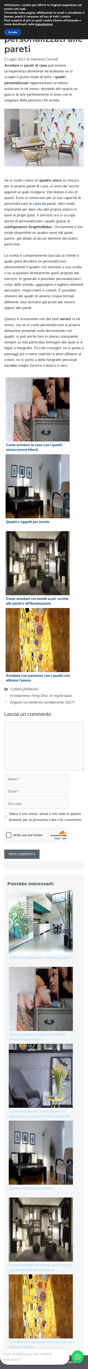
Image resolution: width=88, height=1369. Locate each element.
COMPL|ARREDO (24, 689)
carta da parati (44, 204)
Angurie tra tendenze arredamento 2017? (42, 702)
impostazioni (44, 24)
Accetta (12, 32)
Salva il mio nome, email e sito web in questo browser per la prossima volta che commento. (45, 817)
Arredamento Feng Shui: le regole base (41, 696)
